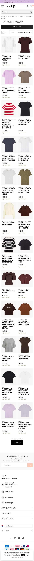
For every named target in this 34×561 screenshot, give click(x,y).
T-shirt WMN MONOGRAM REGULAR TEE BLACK (7, 391)
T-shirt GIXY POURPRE (23, 291)
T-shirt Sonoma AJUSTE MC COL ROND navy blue (8, 158)
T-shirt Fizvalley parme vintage (8, 90)
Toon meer (17, 443)
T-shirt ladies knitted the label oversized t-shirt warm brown (8, 324)
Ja (23, 555)
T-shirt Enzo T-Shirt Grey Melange (8, 358)
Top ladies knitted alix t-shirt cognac (24, 323)
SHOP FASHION (12, 16)
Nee (28, 555)
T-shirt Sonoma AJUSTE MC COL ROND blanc (24, 158)
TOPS (21, 16)
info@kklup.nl (9, 503)
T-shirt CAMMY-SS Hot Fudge (24, 57)
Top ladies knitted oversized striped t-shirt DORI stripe (8, 124)
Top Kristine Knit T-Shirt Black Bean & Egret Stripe (7, 259)
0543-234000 (9, 492)
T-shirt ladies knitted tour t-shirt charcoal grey (24, 259)
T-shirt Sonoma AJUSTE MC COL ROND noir (24, 122)
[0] (32, 6)
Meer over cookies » (17, 557)
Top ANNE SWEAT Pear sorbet (8, 223)
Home (3, 16)
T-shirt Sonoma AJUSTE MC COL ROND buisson (24, 190)
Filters (15, 27)
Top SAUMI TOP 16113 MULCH (24, 358)
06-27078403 (9, 497)
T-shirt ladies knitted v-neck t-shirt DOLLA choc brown (24, 225)
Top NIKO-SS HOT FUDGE (8, 291)
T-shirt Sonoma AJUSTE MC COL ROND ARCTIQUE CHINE (8, 191)
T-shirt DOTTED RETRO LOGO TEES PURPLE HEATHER (8, 424)
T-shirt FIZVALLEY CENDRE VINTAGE (24, 90)
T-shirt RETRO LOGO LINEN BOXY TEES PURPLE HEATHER (25, 425)
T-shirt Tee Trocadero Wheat (6, 58)
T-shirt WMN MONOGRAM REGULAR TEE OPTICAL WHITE (24, 391)
